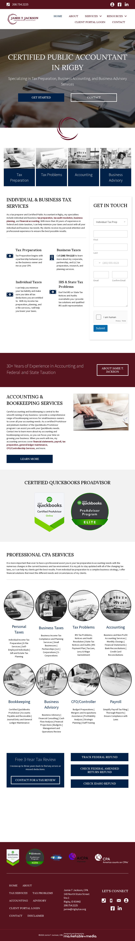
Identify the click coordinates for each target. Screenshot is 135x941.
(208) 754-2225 (68, 255)
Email (96, 280)
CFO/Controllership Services (21, 448)
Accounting (18, 900)
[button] (100, 16)
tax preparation (45, 217)
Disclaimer (35, 915)
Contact (118, 22)
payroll (57, 441)
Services (91, 16)
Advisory (39, 900)
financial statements (43, 441)
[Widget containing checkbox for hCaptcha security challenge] (111, 317)
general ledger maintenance (33, 444)
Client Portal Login (90, 22)
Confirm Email (118, 280)
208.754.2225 (20, 4)
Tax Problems (43, 893)
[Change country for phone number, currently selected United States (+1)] (97, 262)
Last (96, 252)
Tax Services (18, 893)
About (73, 16)
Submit (100, 328)
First (96, 239)
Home (58, 16)
